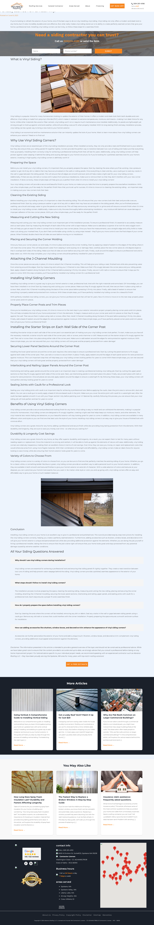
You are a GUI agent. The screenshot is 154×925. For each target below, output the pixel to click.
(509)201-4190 (71, 41)
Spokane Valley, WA (68, 890)
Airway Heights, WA (69, 896)
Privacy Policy (58, 915)
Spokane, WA (66, 887)
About (87, 6)
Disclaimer (87, 915)
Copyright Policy (73, 915)
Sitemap (97, 915)
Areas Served (74, 6)
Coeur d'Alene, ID (67, 899)
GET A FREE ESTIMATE (77, 664)
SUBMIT (108, 51)
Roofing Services (35, 6)
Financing (100, 6)
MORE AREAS (62, 907)
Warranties (107, 915)
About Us (46, 915)
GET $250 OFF (117, 6)
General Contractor (55, 6)
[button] (31, 854)
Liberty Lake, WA (67, 893)
